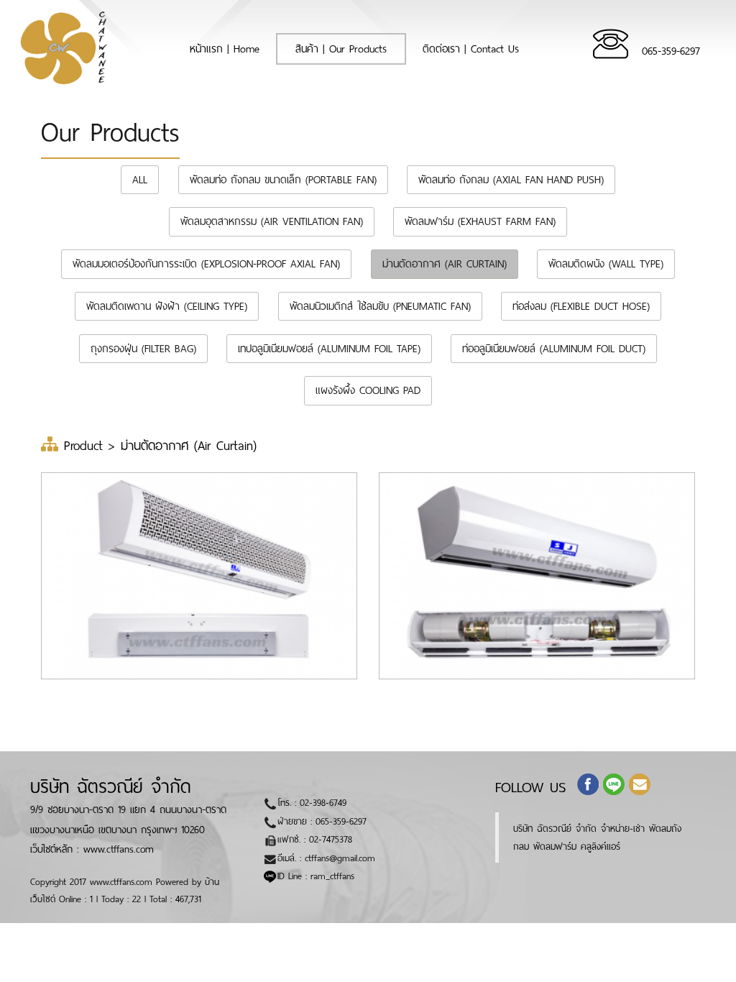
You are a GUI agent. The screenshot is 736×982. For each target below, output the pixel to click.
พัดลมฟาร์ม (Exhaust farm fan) (480, 221)
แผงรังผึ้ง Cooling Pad (368, 390)
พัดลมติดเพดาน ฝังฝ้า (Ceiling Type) (166, 306)
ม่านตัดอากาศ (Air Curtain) (444, 263)
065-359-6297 (671, 51)
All (139, 179)
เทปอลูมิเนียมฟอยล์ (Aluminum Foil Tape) (329, 348)
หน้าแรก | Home (233, 48)
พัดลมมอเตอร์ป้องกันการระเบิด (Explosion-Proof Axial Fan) (206, 263)
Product (86, 445)
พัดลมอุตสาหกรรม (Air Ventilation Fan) (271, 221)
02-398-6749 (323, 803)
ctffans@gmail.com (340, 858)
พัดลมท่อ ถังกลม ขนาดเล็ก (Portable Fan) (283, 179)
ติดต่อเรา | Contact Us (471, 49)
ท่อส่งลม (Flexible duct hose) (581, 306)
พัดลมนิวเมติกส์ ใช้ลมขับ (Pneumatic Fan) (380, 306)
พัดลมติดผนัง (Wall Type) (605, 263)
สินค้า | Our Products (341, 49)
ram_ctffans (332, 876)
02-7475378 (330, 840)
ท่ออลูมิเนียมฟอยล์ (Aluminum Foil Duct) (553, 348)
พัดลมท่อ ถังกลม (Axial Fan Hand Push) (511, 179)
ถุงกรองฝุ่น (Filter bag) (143, 348)
